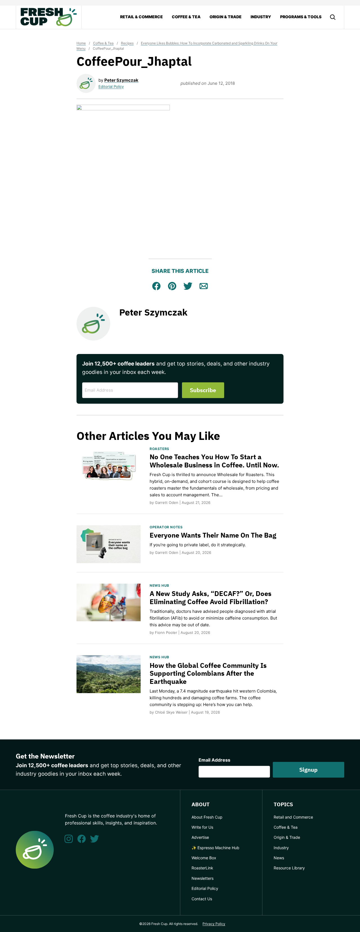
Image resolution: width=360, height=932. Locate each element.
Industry (261, 16)
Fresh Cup (49, 17)
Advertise (200, 837)
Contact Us (202, 898)
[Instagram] (68, 838)
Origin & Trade (226, 16)
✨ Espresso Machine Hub (215, 847)
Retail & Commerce (141, 16)
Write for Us (202, 827)
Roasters (159, 449)
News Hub (159, 585)
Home (81, 43)
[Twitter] (94, 838)
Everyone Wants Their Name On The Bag (213, 535)
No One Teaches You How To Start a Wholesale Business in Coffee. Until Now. (214, 460)
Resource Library (289, 867)
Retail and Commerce (293, 817)
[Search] (332, 17)
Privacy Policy (213, 924)
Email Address (214, 760)
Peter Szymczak (121, 80)
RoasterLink (202, 867)
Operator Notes (166, 527)
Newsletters (202, 878)
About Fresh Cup (207, 817)
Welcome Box (204, 857)
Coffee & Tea (186, 16)
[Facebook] (81, 838)
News (279, 857)
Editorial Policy (111, 86)
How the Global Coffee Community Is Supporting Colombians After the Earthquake (208, 673)
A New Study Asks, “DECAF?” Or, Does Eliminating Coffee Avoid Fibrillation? (210, 597)
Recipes (127, 43)
